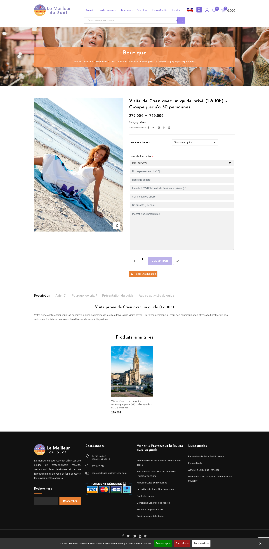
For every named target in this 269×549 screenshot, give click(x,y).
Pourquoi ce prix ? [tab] (84, 295)
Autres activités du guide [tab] (156, 295)
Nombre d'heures (140, 142)
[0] (223, 10)
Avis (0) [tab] (60, 295)
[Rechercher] (181, 20)
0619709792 (98, 466)
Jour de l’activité (141, 156)
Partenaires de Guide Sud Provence (206, 456)
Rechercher (70, 501)
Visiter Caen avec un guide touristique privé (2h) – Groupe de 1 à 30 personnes (131, 404)
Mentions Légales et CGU (150, 509)
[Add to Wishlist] (177, 261)
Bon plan (142, 10)
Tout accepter (163, 543)
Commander (160, 260)
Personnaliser (201, 543)
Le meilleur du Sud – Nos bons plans (155, 489)
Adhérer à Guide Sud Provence (203, 469)
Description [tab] (42, 295)
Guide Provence (107, 10)
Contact (177, 10)
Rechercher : (43, 488)
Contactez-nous (145, 496)
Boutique (126, 10)
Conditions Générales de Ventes (153, 502)
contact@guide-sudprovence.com (109, 473)
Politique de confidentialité (150, 516)
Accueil (89, 10)
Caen (143, 122)
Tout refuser (182, 543)
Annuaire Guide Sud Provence (152, 482)
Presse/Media (159, 10)
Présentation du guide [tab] (117, 295)
